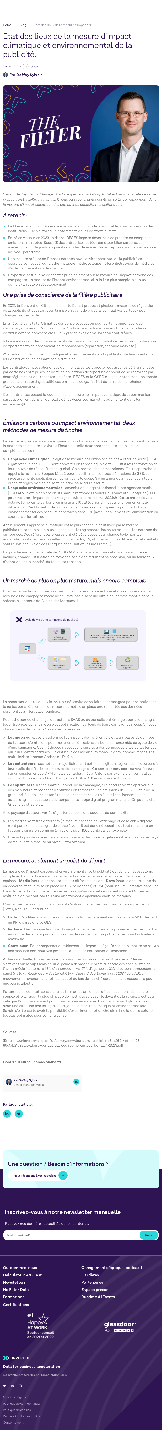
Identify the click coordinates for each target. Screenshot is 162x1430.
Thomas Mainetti (46, 1062)
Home (7, 25)
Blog (23, 25)
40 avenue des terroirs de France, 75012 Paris (35, 1375)
